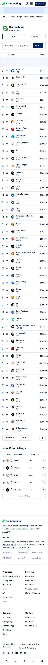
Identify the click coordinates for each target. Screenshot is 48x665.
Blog (4, 634)
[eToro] (21, 558)
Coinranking (13, 3)
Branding (6, 630)
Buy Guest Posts (32, 580)
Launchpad (7, 597)
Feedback (29, 621)
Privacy (37, 644)
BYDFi (13, 544)
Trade (36, 45)
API (3, 593)
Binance (6, 544)
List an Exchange (32, 593)
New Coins (29, 17)
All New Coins (24, 496)
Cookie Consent (26, 644)
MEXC (42, 542)
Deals (4, 601)
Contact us (30, 617)
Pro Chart (6, 585)
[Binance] (23, 552)
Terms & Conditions (27, 648)
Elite (4, 589)
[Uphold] (36, 558)
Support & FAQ (32, 626)
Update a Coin (31, 589)
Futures (34, 36)
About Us (6, 532)
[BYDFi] (7, 558)
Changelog (7, 621)
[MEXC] (7, 552)
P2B (4, 17)
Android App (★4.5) (11, 576)
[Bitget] (37, 552)
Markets (39, 17)
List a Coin (29, 585)
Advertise (29, 576)
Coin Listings (16, 17)
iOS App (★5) (8, 580)
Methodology (8, 626)
